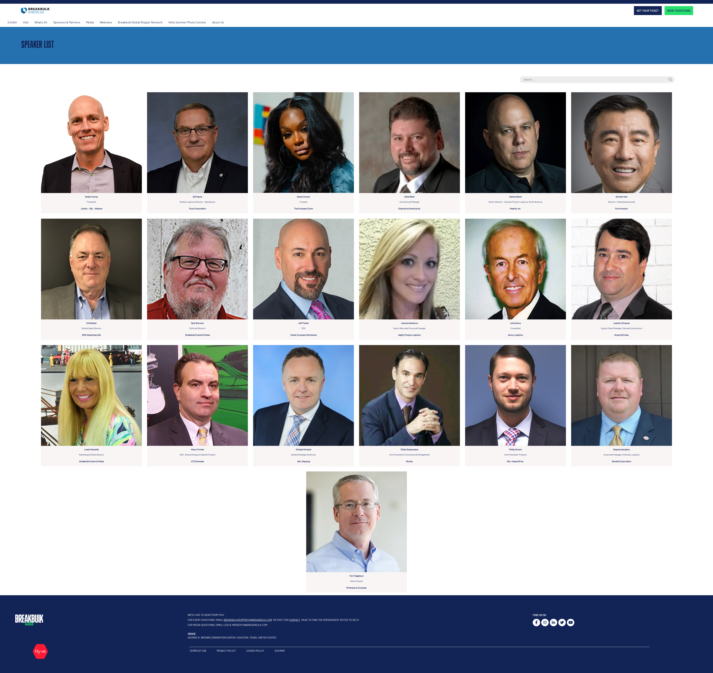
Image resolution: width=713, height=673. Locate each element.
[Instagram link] (545, 622)
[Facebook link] (536, 622)
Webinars (106, 22)
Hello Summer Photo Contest (187, 22)
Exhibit (12, 22)
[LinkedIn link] (553, 622)
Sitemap (280, 650)
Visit (26, 22)
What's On (41, 22)
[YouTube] (570, 622)
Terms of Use (198, 650)
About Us (218, 22)
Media (90, 22)
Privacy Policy (226, 650)
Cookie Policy (255, 650)
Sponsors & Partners (66, 22)
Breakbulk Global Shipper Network (140, 22)
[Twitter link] (562, 622)
